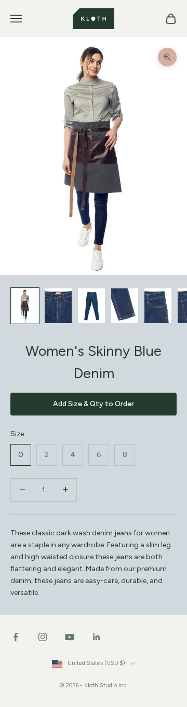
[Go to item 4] (124, 305)
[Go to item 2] (58, 305)
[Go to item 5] (157, 305)
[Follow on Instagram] (42, 637)
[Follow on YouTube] (69, 637)
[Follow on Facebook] (15, 637)
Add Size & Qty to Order (93, 403)
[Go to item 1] (24, 305)
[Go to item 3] (91, 305)
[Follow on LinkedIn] (96, 637)
